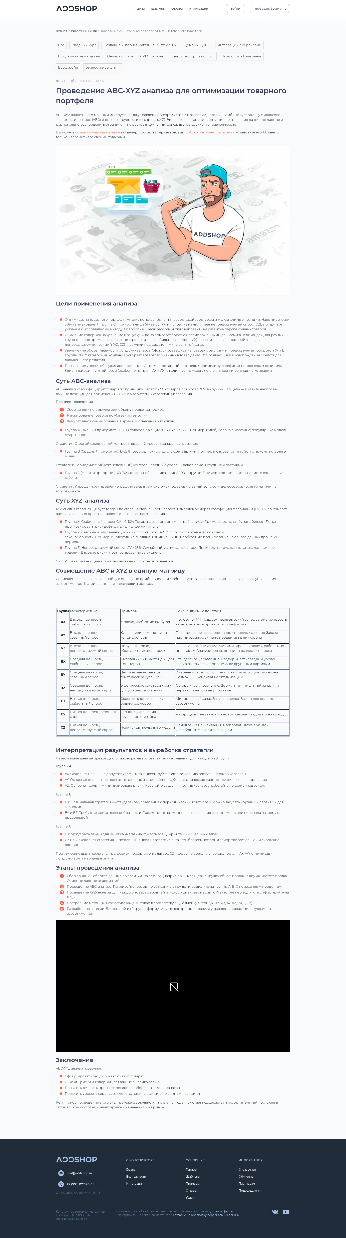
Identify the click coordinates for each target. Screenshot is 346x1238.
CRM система (151, 56)
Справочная (247, 1169)
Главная (61, 31)
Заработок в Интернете (241, 56)
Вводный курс (84, 45)
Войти (235, 8)
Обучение (246, 1176)
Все (61, 45)
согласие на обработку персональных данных (206, 1215)
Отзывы (177, 8)
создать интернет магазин (97, 132)
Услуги (190, 1197)
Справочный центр (83, 31)
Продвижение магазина (79, 56)
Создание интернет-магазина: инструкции (140, 45)
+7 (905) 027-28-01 (80, 1184)
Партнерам (247, 1183)
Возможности (136, 1176)
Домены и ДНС (197, 45)
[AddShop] (77, 8)
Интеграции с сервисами (239, 45)
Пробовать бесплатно (269, 8)
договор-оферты (221, 1211)
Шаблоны (158, 8)
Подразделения (250, 1190)
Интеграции (198, 8)
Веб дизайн (68, 67)
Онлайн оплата (120, 56)
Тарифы (191, 1169)
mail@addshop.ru (79, 1173)
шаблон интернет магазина (208, 132)
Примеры (192, 1183)
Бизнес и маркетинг (102, 67)
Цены (141, 8)
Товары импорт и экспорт (192, 56)
